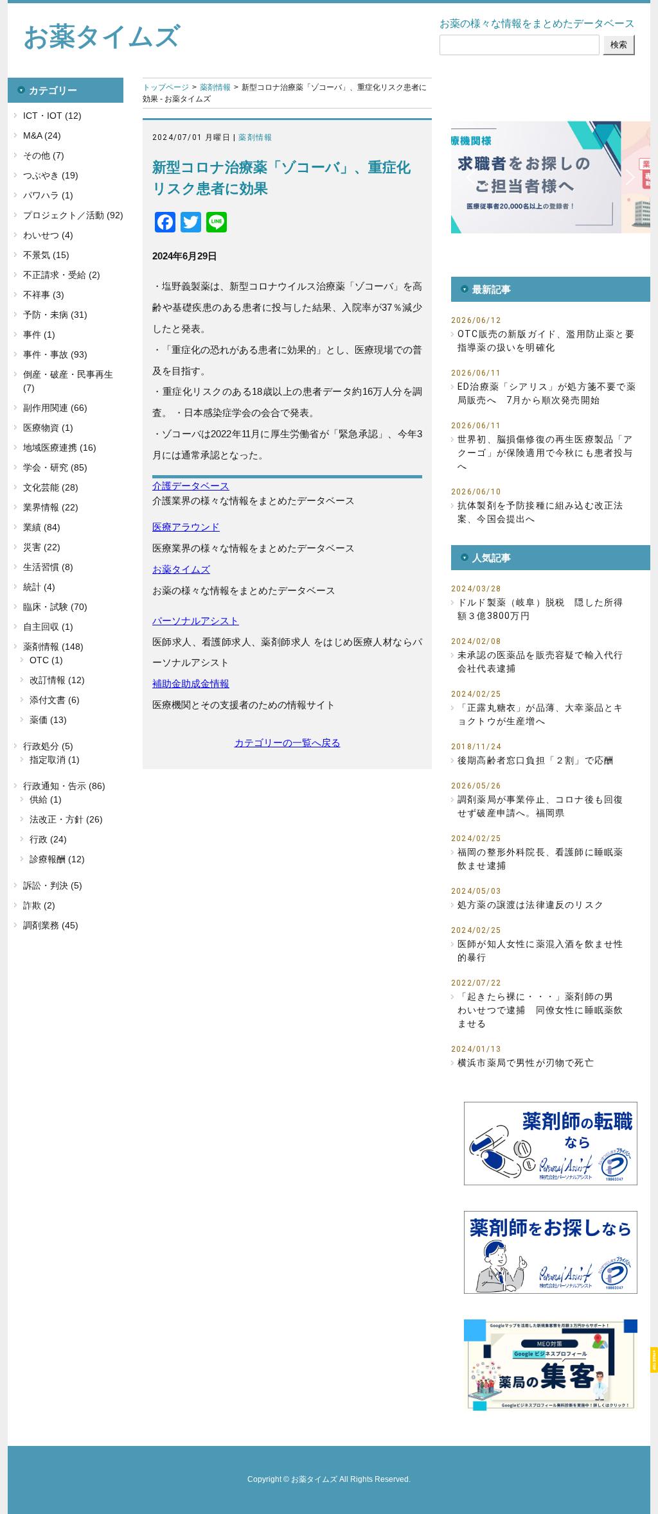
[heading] (287, 392)
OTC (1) (46, 660)
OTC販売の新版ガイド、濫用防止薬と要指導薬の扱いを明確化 (546, 340)
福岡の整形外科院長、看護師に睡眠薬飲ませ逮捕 (540, 859)
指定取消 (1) (55, 759)
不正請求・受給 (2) (61, 275)
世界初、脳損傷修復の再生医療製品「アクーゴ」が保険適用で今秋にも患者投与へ (546, 452)
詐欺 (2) (39, 905)
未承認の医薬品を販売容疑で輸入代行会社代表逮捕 (540, 662)
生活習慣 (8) (48, 567)
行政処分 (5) (48, 746)
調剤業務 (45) (50, 925)
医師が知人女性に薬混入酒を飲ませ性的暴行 (540, 950)
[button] (471, 177)
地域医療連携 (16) (59, 447)
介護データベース (190, 485)
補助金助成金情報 (190, 683)
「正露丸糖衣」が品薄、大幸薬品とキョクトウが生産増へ (540, 714)
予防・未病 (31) (55, 314)
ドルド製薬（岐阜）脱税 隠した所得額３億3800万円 (540, 609)
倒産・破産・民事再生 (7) (68, 381)
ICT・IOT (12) (52, 115)
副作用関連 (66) (55, 408)
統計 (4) (39, 587)
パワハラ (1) (48, 195)
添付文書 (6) (55, 700)
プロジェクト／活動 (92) (73, 215)
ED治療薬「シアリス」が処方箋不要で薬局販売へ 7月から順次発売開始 (547, 393)
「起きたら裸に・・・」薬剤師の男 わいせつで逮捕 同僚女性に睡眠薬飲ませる (540, 1010)
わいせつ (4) (48, 235)
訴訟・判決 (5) (52, 885)
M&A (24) (42, 135)
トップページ (166, 87)
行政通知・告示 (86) (64, 786)
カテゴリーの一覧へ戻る (288, 742)
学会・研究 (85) (55, 467)
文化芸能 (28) (50, 487)
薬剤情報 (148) (53, 646)
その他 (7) (43, 155)
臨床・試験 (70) (55, 607)
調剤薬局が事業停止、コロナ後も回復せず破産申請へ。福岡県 (540, 806)
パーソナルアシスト (195, 620)
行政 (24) (48, 839)
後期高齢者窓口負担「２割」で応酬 (536, 760)
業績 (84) (41, 527)
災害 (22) (41, 547)
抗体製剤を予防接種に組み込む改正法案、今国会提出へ (540, 512)
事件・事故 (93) (55, 354)
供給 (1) (46, 799)
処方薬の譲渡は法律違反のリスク (531, 905)
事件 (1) (39, 334)
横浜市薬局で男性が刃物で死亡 (526, 1062)
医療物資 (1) (48, 427)
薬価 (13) (48, 720)
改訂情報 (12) (57, 680)
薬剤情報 (215, 87)
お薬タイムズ (102, 36)
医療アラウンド (186, 526)
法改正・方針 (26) (66, 819)
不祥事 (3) (43, 295)
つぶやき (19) (50, 175)
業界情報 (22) (50, 507)
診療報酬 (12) (57, 859)
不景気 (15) (46, 255)
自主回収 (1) (48, 627)
